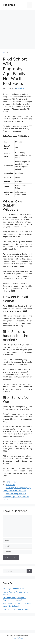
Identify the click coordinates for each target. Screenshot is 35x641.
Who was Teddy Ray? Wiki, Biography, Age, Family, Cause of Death (16, 497)
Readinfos (9, 4)
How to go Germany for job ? (14, 589)
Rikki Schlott (10, 485)
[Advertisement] (17, 28)
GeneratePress (17, 638)
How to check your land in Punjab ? (17, 609)
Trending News (11, 482)
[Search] (29, 571)
